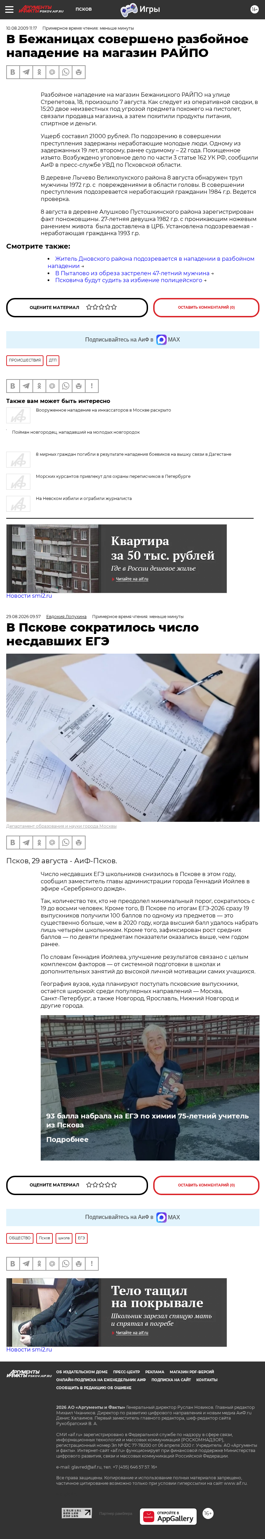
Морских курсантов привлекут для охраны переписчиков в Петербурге (113, 476)
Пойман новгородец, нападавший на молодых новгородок (76, 432)
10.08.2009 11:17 (21, 28)
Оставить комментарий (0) (206, 307)
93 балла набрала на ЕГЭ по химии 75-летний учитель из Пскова (147, 1120)
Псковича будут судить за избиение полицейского (128, 280)
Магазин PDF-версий (192, 1372)
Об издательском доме (82, 1372)
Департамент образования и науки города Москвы (61, 826)
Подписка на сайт (171, 1380)
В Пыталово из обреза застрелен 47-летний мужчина (132, 273)
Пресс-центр (126, 1372)
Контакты (206, 1380)
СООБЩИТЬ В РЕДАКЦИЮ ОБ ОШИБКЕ (93, 1388)
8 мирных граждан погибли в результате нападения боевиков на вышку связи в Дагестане (133, 454)
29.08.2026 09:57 (23, 616)
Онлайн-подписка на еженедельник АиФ (101, 1380)
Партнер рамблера (115, 1513)
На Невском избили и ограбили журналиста (84, 498)
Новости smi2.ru (29, 596)
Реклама (154, 1372)
